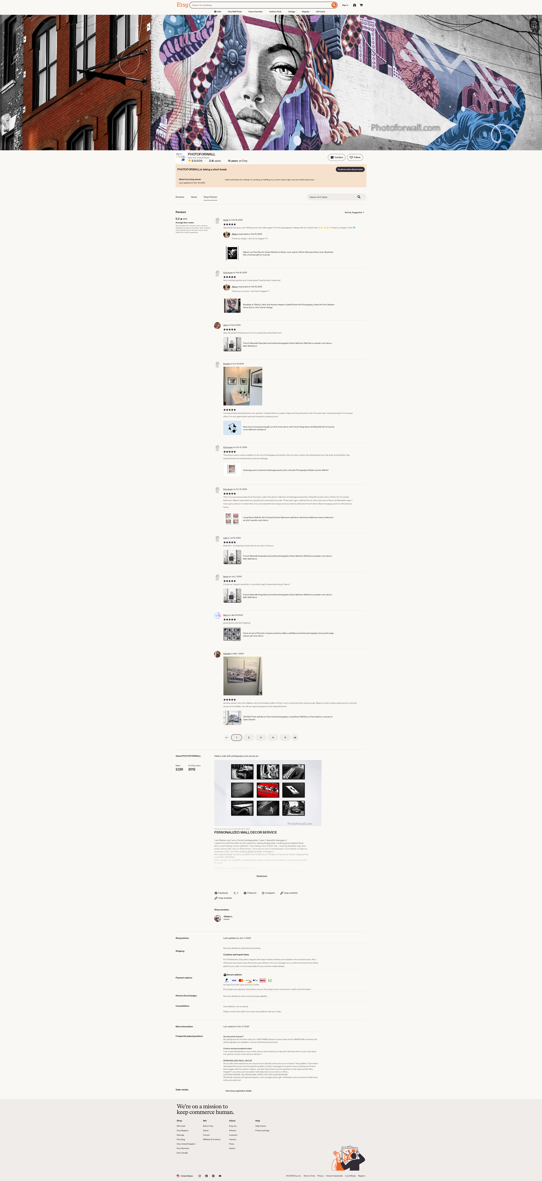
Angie (225, 220)
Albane (235, 234)
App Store (186, 1162)
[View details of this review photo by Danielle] (242, 676)
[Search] (334, 5)
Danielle (226, 653)
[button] (336, 157)
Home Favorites (256, 11)
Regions (361, 1176)
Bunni (225, 576)
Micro (226, 615)
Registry (305, 11)
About (194, 197)
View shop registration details (238, 1091)
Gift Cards (320, 11)
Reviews (180, 197)
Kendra (226, 364)
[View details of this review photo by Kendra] (242, 386)
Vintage (291, 11)
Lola (225, 538)
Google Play (207, 1162)
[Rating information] (189, 161)
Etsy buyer (228, 272)
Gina (225, 325)
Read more (262, 876)
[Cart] (361, 5)
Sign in (345, 5)
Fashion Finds (275, 11)
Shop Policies (210, 197)
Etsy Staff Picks (235, 11)
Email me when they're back (350, 169)
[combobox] (260, 5)
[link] (226, 737)
